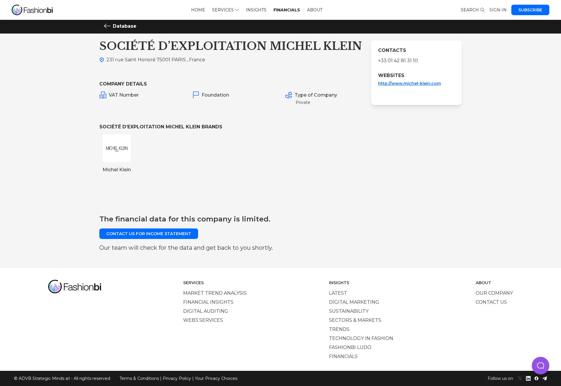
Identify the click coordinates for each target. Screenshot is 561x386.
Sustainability (348, 311)
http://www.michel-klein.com (409, 83)
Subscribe (530, 10)
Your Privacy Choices (216, 378)
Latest (338, 293)
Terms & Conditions (139, 378)
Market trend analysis (215, 293)
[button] (540, 365)
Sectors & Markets (355, 320)
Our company (494, 293)
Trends (339, 329)
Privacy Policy (177, 378)
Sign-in (498, 10)
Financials (286, 10)
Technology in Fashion (361, 338)
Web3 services (203, 320)
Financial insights (208, 302)
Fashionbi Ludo (350, 347)
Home (198, 10)
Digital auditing (205, 311)
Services (223, 10)
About (314, 10)
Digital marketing (354, 302)
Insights (256, 10)
